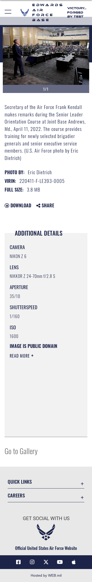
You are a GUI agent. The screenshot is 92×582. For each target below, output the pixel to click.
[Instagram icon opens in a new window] (32, 562)
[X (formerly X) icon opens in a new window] (46, 562)
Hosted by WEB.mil (46, 575)
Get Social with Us (46, 518)
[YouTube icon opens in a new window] (60, 562)
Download (20, 205)
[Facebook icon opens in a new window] (18, 562)
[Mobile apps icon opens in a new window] (73, 562)
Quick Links (20, 481)
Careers (16, 495)
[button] (8, 12)
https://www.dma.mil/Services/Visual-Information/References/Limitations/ (41, 427)
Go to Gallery (21, 450)
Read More (20, 356)
